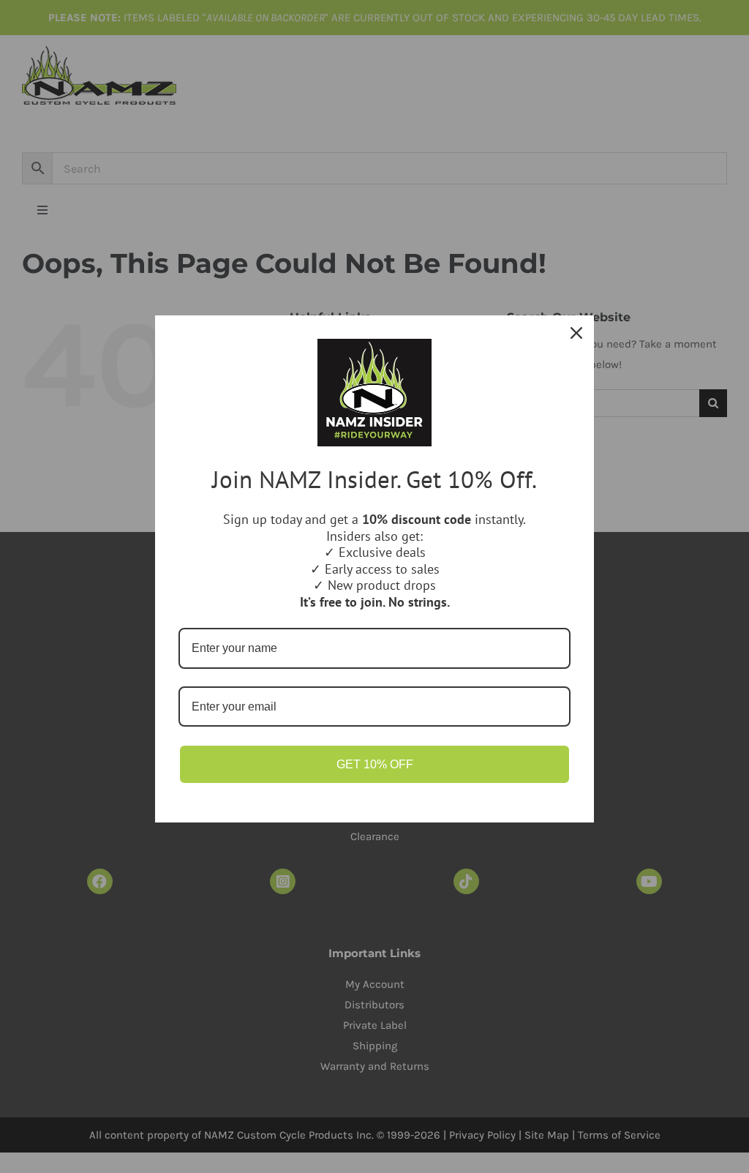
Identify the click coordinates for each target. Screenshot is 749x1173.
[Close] (576, 333)
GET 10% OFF (374, 764)
